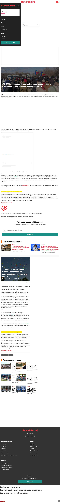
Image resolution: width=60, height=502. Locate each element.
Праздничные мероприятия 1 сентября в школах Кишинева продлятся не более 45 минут (32, 366)
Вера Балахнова (5, 89)
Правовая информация (6, 452)
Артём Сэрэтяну (45, 252)
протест (25, 216)
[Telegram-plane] (34, 436)
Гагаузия (32, 448)
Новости (4, 266)
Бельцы (9, 216)
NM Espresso (33, 444)
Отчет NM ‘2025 (33, 455)
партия (15, 216)
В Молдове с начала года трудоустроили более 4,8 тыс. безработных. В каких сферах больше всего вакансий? (32, 379)
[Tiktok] (32, 436)
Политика (43, 244)
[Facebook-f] (25, 436)
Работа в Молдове (34, 450)
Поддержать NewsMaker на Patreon (9, 455)
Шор (31, 216)
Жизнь (3, 81)
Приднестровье (33, 446)
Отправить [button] (2, 501)
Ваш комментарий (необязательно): (14, 493)
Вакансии (3, 450)
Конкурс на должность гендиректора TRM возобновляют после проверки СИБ (31, 390)
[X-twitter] (27, 436)
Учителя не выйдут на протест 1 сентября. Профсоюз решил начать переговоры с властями (20, 248)
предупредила (15, 176)
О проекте (3, 444)
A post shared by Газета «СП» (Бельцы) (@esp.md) (17, 171)
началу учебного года (13, 313)
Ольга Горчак (5, 278)
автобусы (3, 216)
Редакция (3, 446)
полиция (20, 216)
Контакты (3, 448)
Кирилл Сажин (15, 250)
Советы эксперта (34, 452)
